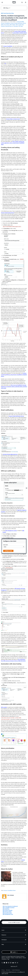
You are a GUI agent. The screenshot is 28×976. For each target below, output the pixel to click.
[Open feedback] (26, 488)
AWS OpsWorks (6, 908)
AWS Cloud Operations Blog (7, 13)
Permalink (16, 26)
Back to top (13, 966)
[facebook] (4, 963)
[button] (6, 8)
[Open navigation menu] (2, 2)
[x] (2, 963)
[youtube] (13, 963)
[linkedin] (6, 963)
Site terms (8, 970)
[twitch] (10, 963)
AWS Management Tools (8, 914)
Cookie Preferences (16, 970)
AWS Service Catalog (7, 911)
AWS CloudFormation (7, 912)
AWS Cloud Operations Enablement (10, 906)
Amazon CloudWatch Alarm (10, 890)
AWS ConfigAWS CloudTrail (8, 907)
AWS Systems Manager (7, 910)
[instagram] (8, 963)
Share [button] (21, 26)
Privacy (3, 970)
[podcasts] (15, 963)
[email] (17, 963)
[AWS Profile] (25, 2)
